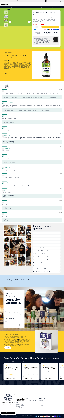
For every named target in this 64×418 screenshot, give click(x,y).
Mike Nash (18, 339)
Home (6, 9)
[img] (4, 89)
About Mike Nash (29, 402)
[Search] (46, 1)
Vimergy (9, 9)
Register (60, 1)
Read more (6, 73)
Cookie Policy (41, 406)
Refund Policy (41, 402)
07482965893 (5, 1)
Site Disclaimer (41, 405)
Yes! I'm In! (8, 412)
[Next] (29, 22)
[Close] (14, 395)
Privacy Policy (41, 400)
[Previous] (10, 22)
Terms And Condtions (43, 403)
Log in (57, 1)
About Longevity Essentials (31, 400)
